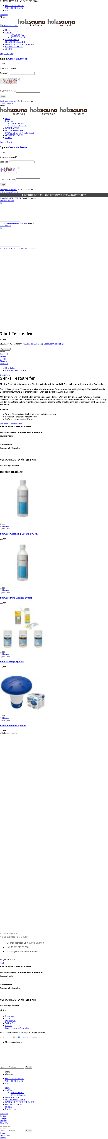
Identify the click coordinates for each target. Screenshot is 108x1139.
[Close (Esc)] (1, 1126)
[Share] (4, 1126)
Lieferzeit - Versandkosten (16, 370)
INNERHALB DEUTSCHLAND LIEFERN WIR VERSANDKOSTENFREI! (54, 195)
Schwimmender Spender (13, 725)
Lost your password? (8, 101)
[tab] (56, 368)
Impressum (9, 1016)
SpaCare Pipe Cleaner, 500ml (16, 597)
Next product (5, 226)
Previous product (7, 201)
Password (5, 73)
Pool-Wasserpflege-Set (12, 661)
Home (2, 198)
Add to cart (5, 349)
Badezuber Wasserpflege (54, 344)
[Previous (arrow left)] (1, 1128)
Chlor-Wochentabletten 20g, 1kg (14, 223)
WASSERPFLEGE (13, 198)
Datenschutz (10, 1021)
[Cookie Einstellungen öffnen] (20, 1064)
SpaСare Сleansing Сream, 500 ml (19, 533)
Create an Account (18, 58)
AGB (7, 1018)
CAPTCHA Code (7, 91)
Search (28, 1067)
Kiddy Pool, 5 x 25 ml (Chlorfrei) (14, 248)
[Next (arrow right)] (4, 1128)
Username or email (8, 68)
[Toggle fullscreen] (6, 1126)
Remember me (27, 101)
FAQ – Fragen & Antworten (17, 1028)
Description (10, 368)
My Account (10, 1109)
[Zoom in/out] (9, 1126)
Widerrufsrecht (11, 1023)
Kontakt (8, 1025)
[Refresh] (19, 79)
